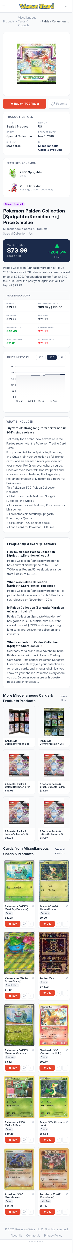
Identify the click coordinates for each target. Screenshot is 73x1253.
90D (51, 357)
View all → (64, 698)
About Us (16, 1235)
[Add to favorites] (24, 924)
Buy (14, 923)
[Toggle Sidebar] (6, 6)
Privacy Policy (53, 1235)
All (62, 357)
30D (40, 357)
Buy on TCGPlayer (26, 103)
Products (9, 21)
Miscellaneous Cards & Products (27, 21)
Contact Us (33, 1235)
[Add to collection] (31, 924)
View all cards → (60, 851)
